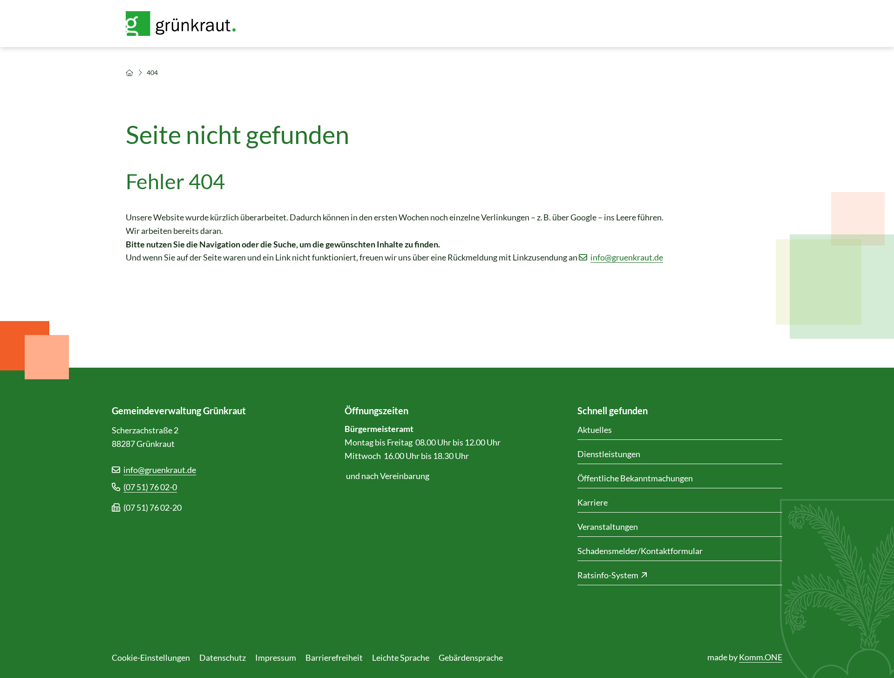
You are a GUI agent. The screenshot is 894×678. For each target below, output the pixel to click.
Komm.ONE (760, 657)
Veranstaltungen (607, 526)
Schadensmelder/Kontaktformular (640, 551)
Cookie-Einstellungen (151, 657)
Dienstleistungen (608, 454)
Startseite (129, 73)
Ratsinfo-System (607, 575)
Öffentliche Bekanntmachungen (635, 478)
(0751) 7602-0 (150, 487)
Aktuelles (594, 430)
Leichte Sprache (400, 657)
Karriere (592, 502)
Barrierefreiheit (334, 657)
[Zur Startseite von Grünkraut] (186, 23)
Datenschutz (222, 657)
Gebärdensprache (471, 657)
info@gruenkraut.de (626, 257)
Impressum (275, 657)
